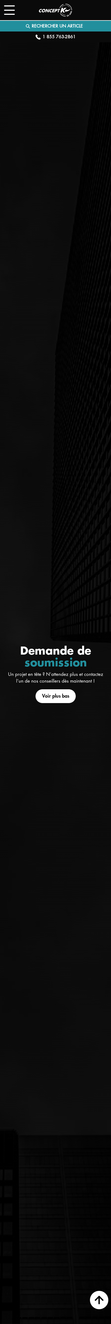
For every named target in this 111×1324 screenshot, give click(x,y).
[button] (9, 10)
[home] (55, 10)
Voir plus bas (55, 696)
